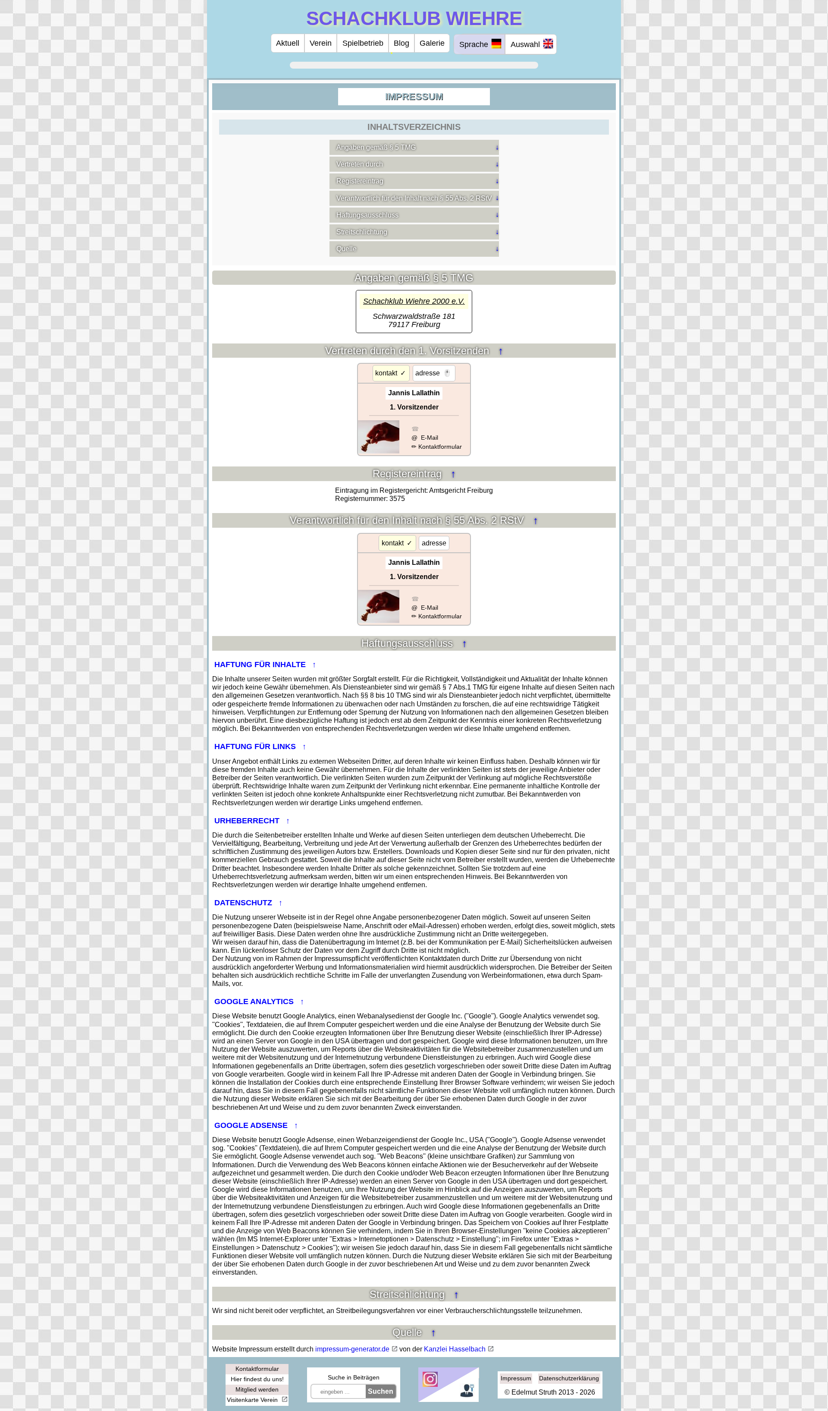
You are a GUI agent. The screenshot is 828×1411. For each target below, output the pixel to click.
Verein (321, 43)
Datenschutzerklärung (569, 1378)
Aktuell (287, 43)
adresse (427, 373)
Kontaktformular (440, 446)
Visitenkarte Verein (253, 1399)
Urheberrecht (248, 820)
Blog (401, 43)
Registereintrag (359, 181)
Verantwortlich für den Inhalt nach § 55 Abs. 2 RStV (414, 198)
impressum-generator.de (352, 1349)
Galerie (432, 43)
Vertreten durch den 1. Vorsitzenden (408, 350)
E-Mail (428, 437)
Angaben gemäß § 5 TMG (376, 147)
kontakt (386, 373)
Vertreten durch (359, 164)
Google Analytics (255, 1001)
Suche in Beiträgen (354, 1377)
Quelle (346, 248)
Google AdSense (252, 1125)
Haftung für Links (256, 746)
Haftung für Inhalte (261, 664)
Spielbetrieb (362, 43)
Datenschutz (244, 902)
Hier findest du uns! (257, 1379)
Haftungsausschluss (367, 215)
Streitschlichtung (361, 232)
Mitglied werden (257, 1389)
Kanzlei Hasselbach (455, 1349)
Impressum (516, 1378)
